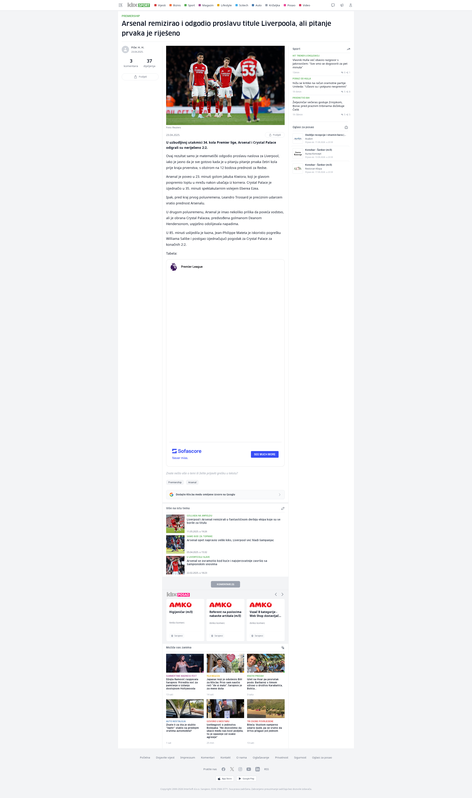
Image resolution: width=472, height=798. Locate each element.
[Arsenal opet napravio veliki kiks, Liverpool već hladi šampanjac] (175, 544)
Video (306, 5)
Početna (145, 757)
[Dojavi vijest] (342, 5)
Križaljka (274, 5)
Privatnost (281, 757)
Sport (191, 5)
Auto (259, 5)
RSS (266, 769)
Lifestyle (226, 5)
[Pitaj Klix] (333, 5)
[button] (276, 594)
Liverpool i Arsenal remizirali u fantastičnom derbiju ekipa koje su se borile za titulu (233, 521)
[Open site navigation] (121, 5)
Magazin (208, 5)
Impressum (187, 757)
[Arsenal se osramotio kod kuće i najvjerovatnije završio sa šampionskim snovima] (175, 565)
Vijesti (162, 5)
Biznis (177, 5)
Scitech (243, 5)
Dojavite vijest (165, 757)
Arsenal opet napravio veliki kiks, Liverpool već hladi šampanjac (230, 540)
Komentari (208, 757)
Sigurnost (300, 757)
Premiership (175, 482)
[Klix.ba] (139, 5)
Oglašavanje (261, 757)
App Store (227, 778)
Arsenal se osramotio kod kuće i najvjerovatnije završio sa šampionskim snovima (227, 563)
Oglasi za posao (322, 757)
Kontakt (225, 757)
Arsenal (192, 482)
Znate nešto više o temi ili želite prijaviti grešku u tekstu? (202, 473)
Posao (291, 5)
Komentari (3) (225, 584)
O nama (241, 757)
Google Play (248, 778)
